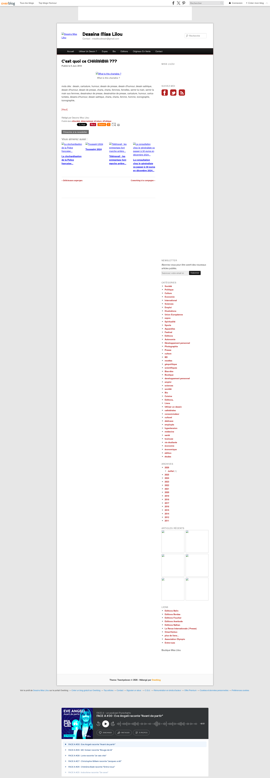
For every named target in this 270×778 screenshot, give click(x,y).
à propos (143, 733)
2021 (167, 488)
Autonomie (170, 339)
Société (168, 286)
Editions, (169, 399)
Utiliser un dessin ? (88, 51)
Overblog (156, 679)
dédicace (169, 420)
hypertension (171, 428)
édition (168, 452)
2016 (167, 506)
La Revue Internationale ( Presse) (181, 628)
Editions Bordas (172, 614)
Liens (167, 403)
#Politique (107, 121)
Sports (168, 325)
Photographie (171, 346)
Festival (168, 332)
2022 (167, 485)
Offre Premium (190, 690)
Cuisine (168, 396)
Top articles (108, 690)
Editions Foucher (173, 617)
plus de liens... (172, 635)
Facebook (165, 92)
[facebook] (173, 3)
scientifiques (171, 367)
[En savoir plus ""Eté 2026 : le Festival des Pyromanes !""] (173, 551)
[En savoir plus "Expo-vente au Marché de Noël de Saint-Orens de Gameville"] (173, 575)
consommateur (172, 413)
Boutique (169, 374)
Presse (168, 349)
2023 (167, 481)
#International (87, 121)
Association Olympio (175, 639)
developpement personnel (177, 378)
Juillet (171, 471)
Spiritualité (170, 321)
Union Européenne (174, 314)
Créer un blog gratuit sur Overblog (86, 690)
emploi (168, 381)
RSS (182, 92)
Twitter (173, 92)
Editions (124, 51)
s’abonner (107, 733)
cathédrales (170, 410)
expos (167, 317)
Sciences (169, 303)
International (171, 300)
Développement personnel (177, 342)
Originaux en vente (141, 51)
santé (167, 435)
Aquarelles (170, 328)
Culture (168, 293)
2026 (167, 467)
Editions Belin (171, 610)
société (168, 388)
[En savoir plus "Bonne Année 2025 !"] (197, 551)
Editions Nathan (172, 624)
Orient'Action (171, 631)
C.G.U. (147, 690)
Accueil (70, 51)
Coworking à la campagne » (143, 180)
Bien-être (169, 371)
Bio (114, 51)
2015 (167, 510)
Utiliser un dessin (173, 406)
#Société (76, 121)
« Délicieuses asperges (72, 180)
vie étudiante (171, 442)
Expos (105, 51)
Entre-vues (170, 642)
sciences (169, 385)
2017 (167, 503)
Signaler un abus (134, 690)
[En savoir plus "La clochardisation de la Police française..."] (197, 599)
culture (168, 353)
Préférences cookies (240, 690)
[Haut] (65, 109)
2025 (167, 474)
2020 (167, 492)
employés (169, 424)
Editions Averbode (174, 621)
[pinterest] (184, 3)
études (168, 456)
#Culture (98, 121)
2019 (167, 495)
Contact (158, 51)
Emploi (168, 307)
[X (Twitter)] (178, 3)
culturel (168, 417)
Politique (169, 289)
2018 (167, 499)
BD (166, 357)
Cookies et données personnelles (214, 690)
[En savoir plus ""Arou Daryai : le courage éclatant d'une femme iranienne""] (173, 599)
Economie (170, 296)
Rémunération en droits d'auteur (167, 690)
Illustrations (170, 310)
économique (171, 449)
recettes (168, 360)
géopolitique (171, 364)
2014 (167, 513)
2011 (167, 520)
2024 (167, 478)
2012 (167, 517)
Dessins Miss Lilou (102, 34)
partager (125, 733)
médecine (169, 431)
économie (169, 445)
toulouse (169, 438)
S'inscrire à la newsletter (75, 132)
